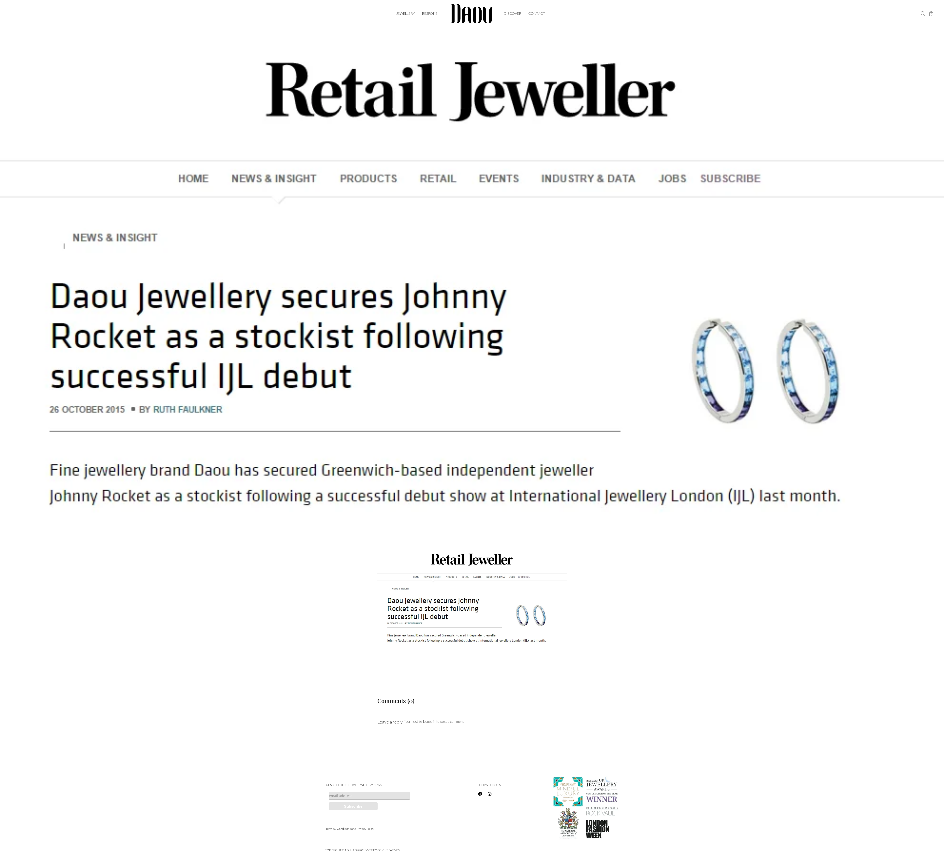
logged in (429, 721)
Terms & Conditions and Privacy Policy (350, 829)
